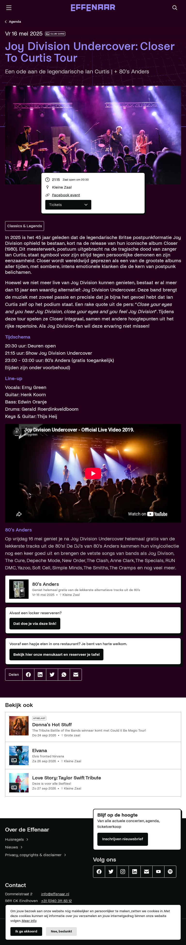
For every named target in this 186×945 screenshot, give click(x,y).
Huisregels (14, 839)
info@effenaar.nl (55, 894)
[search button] (175, 7)
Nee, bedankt (61, 931)
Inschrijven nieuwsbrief (122, 839)
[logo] (93, 7)
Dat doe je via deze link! (34, 623)
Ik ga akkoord (26, 931)
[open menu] (9, 7)
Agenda (15, 21)
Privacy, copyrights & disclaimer (33, 855)
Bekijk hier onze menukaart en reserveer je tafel (56, 654)
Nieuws (11, 847)
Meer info (29, 921)
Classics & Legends (24, 226)
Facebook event (66, 195)
